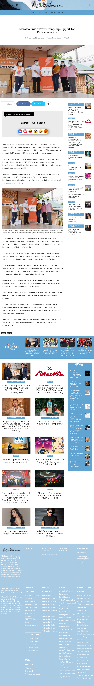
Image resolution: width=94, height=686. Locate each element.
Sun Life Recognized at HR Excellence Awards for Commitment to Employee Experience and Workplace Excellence (75, 193)
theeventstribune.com (35, 38)
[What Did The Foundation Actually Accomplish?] (87, 463)
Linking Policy (81, 563)
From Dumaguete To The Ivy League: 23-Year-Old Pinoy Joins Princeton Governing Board (75, 111)
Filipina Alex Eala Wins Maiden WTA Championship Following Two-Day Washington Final (67, 352)
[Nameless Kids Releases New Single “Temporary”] (88, 154)
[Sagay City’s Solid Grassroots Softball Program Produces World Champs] (50, 342)
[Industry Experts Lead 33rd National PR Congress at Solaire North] (88, 176)
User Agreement (82, 548)
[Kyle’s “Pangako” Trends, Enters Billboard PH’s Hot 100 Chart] (88, 228)
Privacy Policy (81, 552)
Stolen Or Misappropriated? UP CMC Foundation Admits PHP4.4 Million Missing (76, 417)
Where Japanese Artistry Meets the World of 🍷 (74, 167)
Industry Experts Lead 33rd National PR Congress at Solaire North (76, 178)
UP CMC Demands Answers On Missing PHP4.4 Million (76, 406)
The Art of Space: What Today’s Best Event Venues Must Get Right (75, 207)
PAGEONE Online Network (74, 134)
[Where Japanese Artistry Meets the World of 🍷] (88, 166)
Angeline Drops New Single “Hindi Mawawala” (75, 219)
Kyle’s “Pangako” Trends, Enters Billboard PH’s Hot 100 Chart (74, 231)
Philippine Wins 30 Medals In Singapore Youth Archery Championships (85, 351)
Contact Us (28, 548)
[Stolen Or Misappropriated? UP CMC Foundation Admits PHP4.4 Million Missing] (87, 415)
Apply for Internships (49, 555)
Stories (9, 333)
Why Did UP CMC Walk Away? (76, 454)
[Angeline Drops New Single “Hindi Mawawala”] (88, 216)
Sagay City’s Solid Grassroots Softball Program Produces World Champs (50, 351)
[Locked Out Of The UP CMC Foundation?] (87, 448)
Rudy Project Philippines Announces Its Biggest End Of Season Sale (75, 374)
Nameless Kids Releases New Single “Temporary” (75, 157)
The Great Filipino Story (75, 104)
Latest (3, 333)
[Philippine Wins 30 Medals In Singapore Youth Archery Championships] (84, 342)
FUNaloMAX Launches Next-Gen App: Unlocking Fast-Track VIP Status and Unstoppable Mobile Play (76, 125)
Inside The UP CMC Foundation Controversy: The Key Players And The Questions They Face (76, 429)
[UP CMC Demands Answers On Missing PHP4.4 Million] (87, 406)
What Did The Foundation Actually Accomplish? (75, 463)
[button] (90, 5)
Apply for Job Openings (46, 549)
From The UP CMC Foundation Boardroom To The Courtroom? (76, 440)
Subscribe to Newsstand (63, 549)
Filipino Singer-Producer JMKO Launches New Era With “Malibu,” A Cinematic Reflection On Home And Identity (75, 142)
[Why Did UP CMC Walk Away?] (87, 456)
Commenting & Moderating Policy (83, 558)
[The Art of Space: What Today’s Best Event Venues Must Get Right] (88, 204)
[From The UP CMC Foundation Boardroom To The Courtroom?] (87, 439)
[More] (48, 103)
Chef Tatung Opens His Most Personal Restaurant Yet (75, 383)
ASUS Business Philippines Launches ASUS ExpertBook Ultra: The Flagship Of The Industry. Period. (76, 395)
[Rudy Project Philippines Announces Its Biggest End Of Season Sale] (87, 373)
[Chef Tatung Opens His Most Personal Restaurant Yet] (87, 383)
